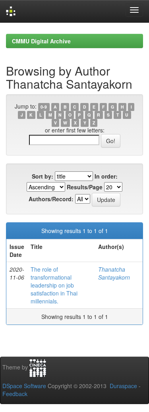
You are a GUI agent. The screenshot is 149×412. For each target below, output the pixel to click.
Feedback (14, 394)
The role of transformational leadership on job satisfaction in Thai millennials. (54, 285)
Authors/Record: (51, 199)
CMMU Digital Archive (41, 41)
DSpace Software (24, 386)
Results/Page (85, 187)
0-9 (44, 107)
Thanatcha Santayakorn (114, 273)
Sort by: (42, 176)
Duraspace (123, 386)
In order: (106, 176)
